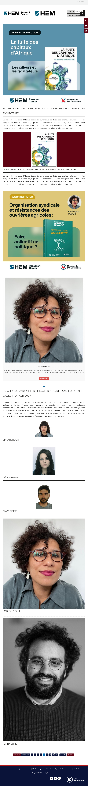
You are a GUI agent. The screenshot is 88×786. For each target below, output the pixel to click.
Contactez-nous (79, 769)
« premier (17, 754)
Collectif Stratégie (52, 769)
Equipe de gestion (66, 769)
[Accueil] (19, 13)
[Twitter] (55, 778)
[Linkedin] (59, 778)
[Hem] (47, 13)
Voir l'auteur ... (44, 378)
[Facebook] (51, 778)
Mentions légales (38, 769)
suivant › (63, 754)
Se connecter (79, 2)
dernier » (70, 754)
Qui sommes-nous (24, 769)
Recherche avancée (76, 15)
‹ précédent (25, 754)
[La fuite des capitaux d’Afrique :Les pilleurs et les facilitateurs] (44, 149)
